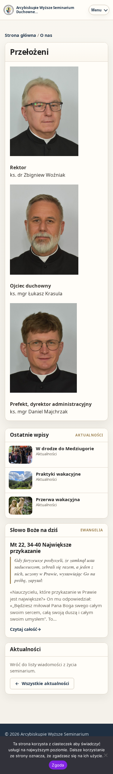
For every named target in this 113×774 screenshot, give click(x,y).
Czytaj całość (23, 629)
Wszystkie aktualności (45, 683)
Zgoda (58, 765)
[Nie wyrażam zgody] (105, 755)
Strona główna (20, 35)
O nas (46, 35)
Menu (96, 10)
